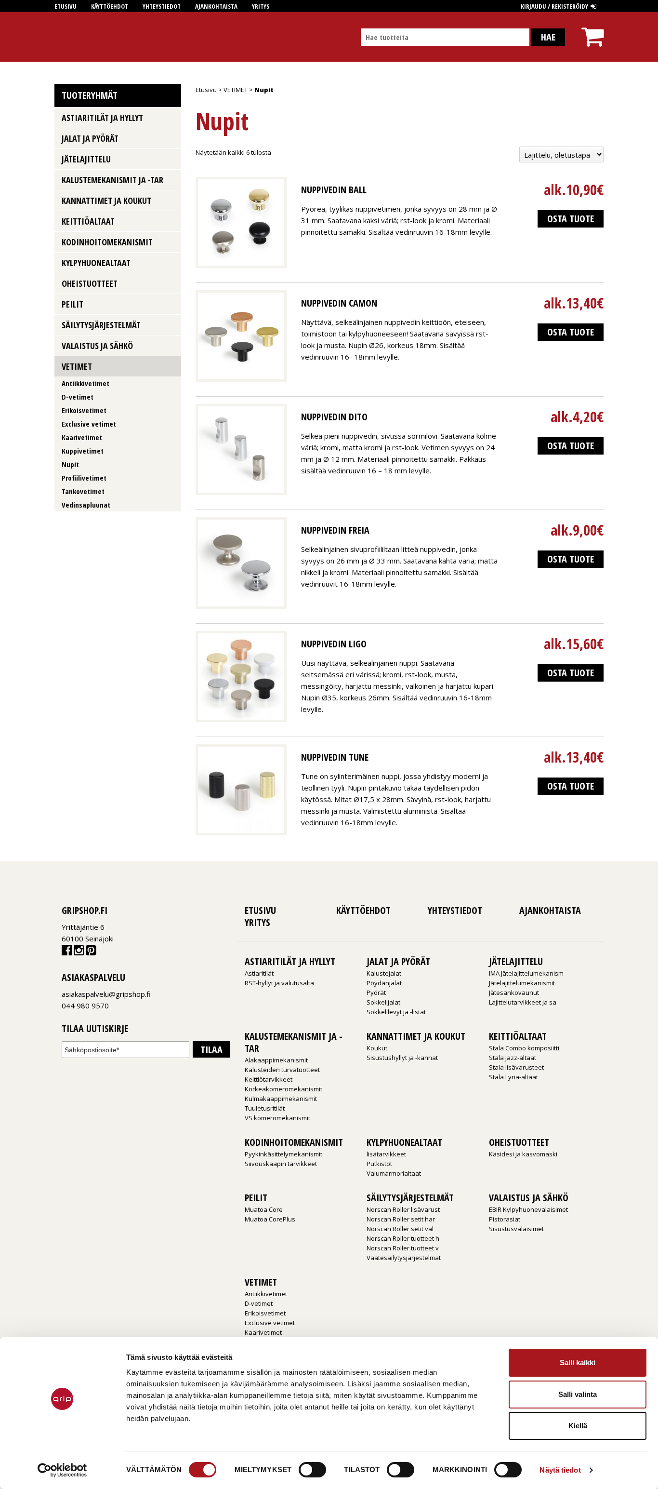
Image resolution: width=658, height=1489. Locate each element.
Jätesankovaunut (514, 992)
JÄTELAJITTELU (86, 159)
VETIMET (236, 89)
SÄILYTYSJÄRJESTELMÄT (101, 325)
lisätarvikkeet (386, 1154)
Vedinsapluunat (86, 505)
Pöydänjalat (384, 983)
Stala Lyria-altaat (513, 1077)
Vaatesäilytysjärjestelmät (404, 1257)
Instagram (79, 952)
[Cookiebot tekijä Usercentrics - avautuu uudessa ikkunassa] (62, 1470)
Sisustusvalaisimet (516, 1228)
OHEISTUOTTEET (90, 283)
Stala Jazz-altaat (512, 1057)
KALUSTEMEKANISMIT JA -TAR (112, 180)
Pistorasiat (504, 1219)
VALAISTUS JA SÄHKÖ (97, 345)
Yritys (260, 6)
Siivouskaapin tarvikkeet (281, 1163)
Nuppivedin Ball (334, 189)
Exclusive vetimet (89, 424)
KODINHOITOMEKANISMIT (107, 242)
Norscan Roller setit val (400, 1228)
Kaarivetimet (82, 437)
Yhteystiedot (162, 6)
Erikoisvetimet (84, 410)
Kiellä (577, 1426)
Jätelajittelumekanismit (522, 983)
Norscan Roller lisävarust (403, 1209)
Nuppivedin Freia (335, 530)
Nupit (70, 464)
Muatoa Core (264, 1209)
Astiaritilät (259, 973)
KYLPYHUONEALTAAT (96, 262)
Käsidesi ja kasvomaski (523, 1154)
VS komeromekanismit (277, 1117)
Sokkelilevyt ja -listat (396, 1011)
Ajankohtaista (216, 6)
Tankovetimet (83, 491)
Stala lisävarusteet (516, 1067)
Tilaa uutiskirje (95, 1029)
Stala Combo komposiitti (524, 1048)
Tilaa (211, 1049)
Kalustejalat (384, 973)
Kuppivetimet (83, 451)
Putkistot (379, 1163)
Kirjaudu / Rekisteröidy (554, 6)
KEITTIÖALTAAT (88, 221)
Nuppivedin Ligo (334, 643)
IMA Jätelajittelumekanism (526, 973)
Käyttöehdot (109, 6)
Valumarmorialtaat (394, 1173)
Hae (548, 36)
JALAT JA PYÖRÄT (90, 138)
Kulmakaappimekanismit (281, 1098)
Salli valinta (577, 1394)
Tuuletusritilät (265, 1108)
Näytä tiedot (560, 1470)
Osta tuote (570, 218)
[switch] (312, 1469)
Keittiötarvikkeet (268, 1079)
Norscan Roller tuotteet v (403, 1248)
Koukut (377, 1048)
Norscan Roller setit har (401, 1219)
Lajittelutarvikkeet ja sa (522, 1002)
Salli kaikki (577, 1362)
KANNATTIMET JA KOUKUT (106, 200)
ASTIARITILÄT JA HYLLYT (102, 117)
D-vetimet (77, 397)
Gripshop (72, 36)
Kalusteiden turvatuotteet (282, 1069)
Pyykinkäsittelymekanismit (283, 1154)
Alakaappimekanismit (276, 1060)
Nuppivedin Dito (334, 416)
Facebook (67, 952)
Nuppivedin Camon (339, 302)
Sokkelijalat (383, 1002)
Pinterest (91, 952)
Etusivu (65, 6)
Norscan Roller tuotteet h (403, 1238)
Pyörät (376, 992)
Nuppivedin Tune (334, 757)
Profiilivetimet (84, 478)
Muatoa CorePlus (270, 1219)
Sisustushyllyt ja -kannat (402, 1057)
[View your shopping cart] (592, 28)
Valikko (170, 117)
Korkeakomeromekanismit (283, 1089)
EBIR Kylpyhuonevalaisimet (528, 1209)
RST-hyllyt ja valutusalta (279, 983)
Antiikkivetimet (85, 383)
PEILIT (72, 304)
